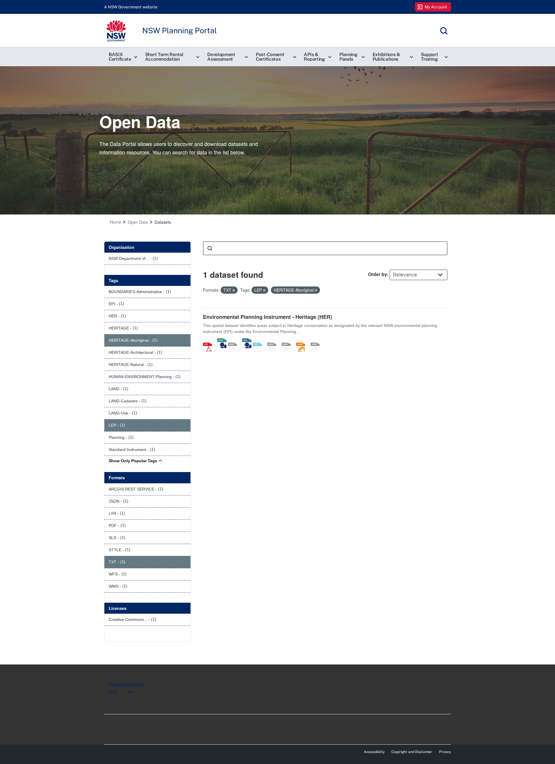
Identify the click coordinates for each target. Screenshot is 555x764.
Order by (377, 274)
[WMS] (222, 341)
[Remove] (233, 290)
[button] (122, 57)
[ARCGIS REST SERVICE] (234, 341)
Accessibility (374, 752)
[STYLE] (273, 341)
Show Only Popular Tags (133, 460)
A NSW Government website (131, 7)
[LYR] (317, 341)
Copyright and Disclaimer (411, 752)
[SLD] (288, 341)
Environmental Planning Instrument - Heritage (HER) (267, 317)
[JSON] (302, 341)
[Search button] (210, 248)
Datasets (163, 222)
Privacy (445, 752)
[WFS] (246, 341)
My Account (436, 7)
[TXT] (259, 341)
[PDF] (209, 341)
